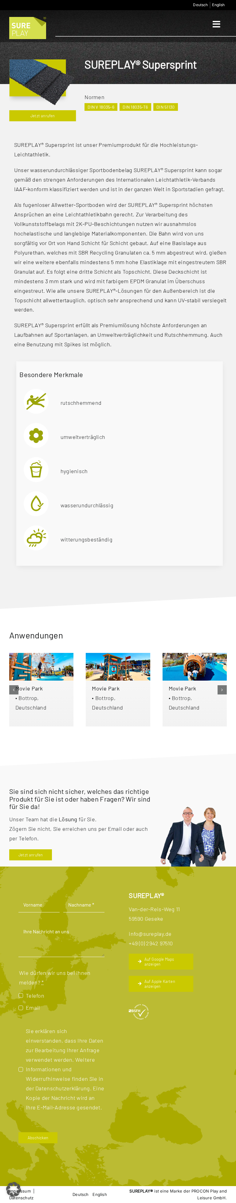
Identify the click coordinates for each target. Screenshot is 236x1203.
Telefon (35, 995)
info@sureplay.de (150, 933)
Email (33, 1007)
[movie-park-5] (195, 655)
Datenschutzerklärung (62, 1088)
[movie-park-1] (118, 655)
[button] (13, 689)
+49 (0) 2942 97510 (151, 943)
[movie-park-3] (41, 655)
